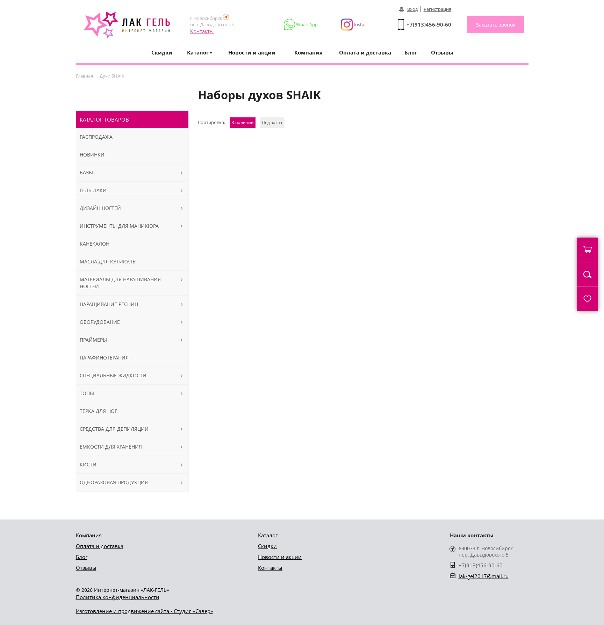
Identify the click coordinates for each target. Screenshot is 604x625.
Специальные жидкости (113, 375)
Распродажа (96, 136)
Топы (87, 393)
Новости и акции (251, 52)
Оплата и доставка (365, 52)
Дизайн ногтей (100, 208)
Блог (410, 52)
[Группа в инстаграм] (349, 24)
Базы (86, 172)
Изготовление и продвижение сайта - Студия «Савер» (144, 611)
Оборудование (100, 322)
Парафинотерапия (104, 357)
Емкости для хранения (111, 446)
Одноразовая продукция (114, 482)
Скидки (161, 52)
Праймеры (93, 339)
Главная (84, 76)
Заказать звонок (495, 24)
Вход (412, 9)
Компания (308, 52)
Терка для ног (98, 411)
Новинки (92, 154)
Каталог (268, 535)
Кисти (88, 464)
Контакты (202, 31)
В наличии (242, 122)
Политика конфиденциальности (117, 597)
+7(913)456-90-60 (429, 24)
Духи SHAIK (112, 76)
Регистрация (437, 9)
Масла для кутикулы (108, 261)
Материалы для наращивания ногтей (120, 283)
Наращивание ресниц (109, 304)
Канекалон (94, 243)
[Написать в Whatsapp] (301, 24)
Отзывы (442, 52)
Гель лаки (93, 190)
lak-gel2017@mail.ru (484, 576)
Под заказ (272, 122)
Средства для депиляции (114, 429)
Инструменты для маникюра (119, 226)
